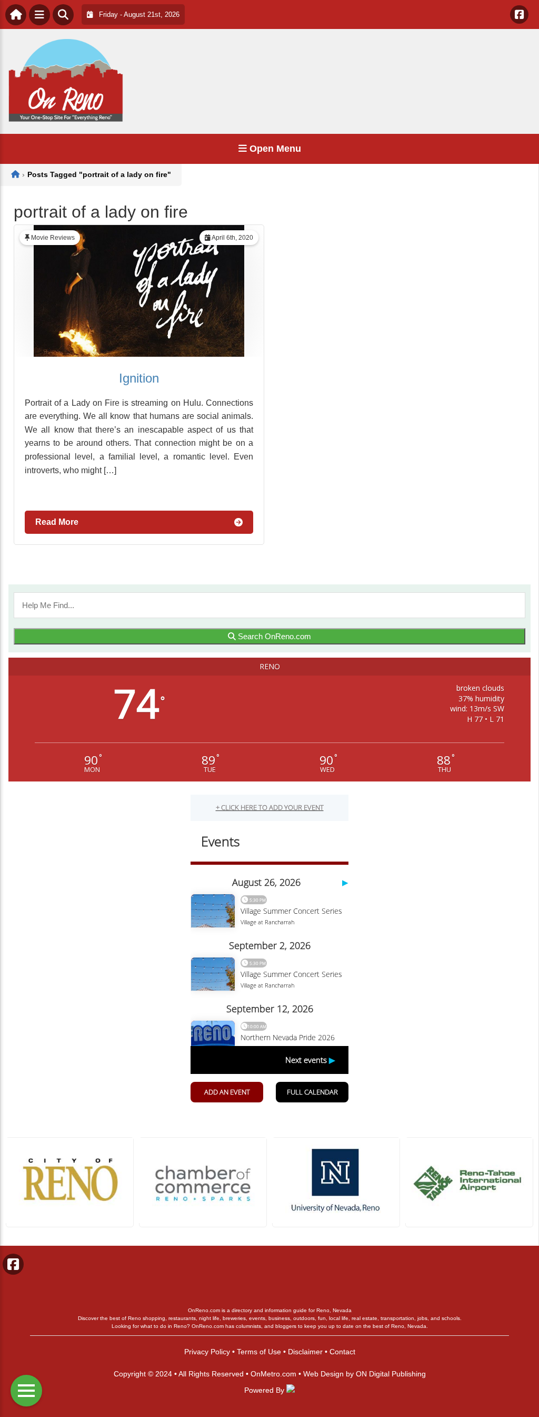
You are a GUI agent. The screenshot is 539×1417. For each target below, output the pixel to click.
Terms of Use (259, 1351)
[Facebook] (519, 14)
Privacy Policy (207, 1351)
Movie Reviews (53, 237)
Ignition (139, 378)
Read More (56, 521)
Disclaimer (305, 1351)
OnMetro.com (273, 1374)
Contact (342, 1351)
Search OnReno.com (273, 636)
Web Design (323, 1374)
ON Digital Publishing (391, 1374)
